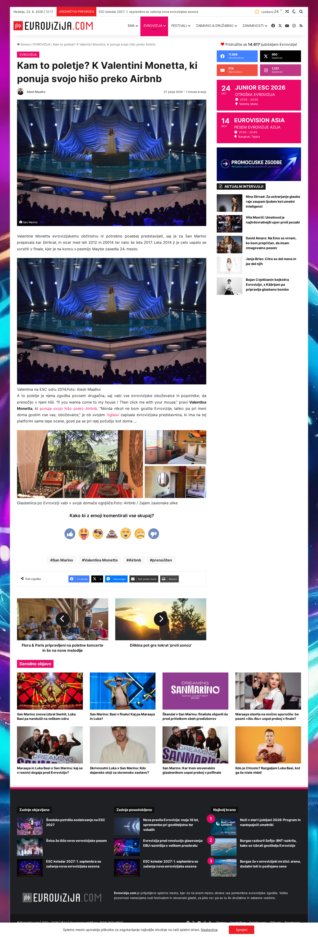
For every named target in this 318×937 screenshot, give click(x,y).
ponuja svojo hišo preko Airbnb (68, 408)
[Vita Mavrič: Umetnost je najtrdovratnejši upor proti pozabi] (229, 224)
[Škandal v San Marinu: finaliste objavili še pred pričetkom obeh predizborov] (195, 691)
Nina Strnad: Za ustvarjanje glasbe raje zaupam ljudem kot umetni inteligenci (273, 201)
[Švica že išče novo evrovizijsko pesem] (30, 847)
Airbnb (135, 560)
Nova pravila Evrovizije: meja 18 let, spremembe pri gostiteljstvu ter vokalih (171, 825)
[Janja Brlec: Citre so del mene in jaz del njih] (229, 265)
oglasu (112, 414)
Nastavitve (209, 930)
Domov (25, 44)
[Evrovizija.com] (53, 26)
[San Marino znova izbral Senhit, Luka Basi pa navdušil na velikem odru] (50, 691)
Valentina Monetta (101, 560)
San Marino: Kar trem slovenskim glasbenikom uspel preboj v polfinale (191, 770)
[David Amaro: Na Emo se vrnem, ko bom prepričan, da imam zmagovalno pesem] (229, 244)
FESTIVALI (179, 26)
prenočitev (162, 560)
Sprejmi (241, 930)
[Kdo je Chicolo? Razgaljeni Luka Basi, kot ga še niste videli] (268, 744)
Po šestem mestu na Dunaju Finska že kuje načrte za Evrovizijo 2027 (148, 12)
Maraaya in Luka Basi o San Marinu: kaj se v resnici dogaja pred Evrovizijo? (50, 770)
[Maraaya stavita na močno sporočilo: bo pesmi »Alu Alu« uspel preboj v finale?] (268, 691)
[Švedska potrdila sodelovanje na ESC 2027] (30, 826)
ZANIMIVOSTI (253, 26)
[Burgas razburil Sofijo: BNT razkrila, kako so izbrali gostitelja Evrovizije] (224, 847)
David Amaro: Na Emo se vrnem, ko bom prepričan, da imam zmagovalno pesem (271, 243)
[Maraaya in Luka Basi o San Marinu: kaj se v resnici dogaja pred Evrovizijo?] (50, 744)
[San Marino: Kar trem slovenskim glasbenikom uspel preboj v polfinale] (195, 744)
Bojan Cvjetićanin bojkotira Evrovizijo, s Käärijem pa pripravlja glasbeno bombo (267, 284)
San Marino (63, 560)
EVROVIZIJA (153, 26)
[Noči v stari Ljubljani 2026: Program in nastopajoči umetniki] (224, 826)
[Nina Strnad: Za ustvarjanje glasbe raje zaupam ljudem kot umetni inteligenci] (229, 203)
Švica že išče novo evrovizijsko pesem (76, 841)
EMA (131, 26)
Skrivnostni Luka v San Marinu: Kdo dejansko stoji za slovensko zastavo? (119, 770)
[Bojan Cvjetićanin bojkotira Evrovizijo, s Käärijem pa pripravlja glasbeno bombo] (229, 286)
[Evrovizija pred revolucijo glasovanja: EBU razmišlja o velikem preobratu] (127, 847)
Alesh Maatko (36, 92)
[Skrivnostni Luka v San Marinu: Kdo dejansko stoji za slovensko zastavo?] (123, 744)
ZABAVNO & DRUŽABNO (214, 26)
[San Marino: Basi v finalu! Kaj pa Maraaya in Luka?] (123, 691)
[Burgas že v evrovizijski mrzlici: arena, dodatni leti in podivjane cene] (224, 868)
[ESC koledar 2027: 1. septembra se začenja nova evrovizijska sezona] (30, 868)
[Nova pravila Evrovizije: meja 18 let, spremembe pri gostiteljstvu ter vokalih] (127, 826)
